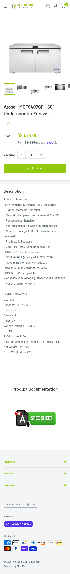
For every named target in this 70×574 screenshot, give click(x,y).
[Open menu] (5, 6)
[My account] (55, 6)
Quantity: (9, 154)
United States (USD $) (17, 504)
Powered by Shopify (14, 566)
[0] (63, 6)
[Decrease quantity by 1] (21, 154)
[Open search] (48, 6)
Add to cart (35, 168)
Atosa (7, 122)
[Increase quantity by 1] (41, 154)
